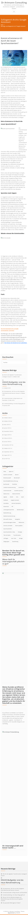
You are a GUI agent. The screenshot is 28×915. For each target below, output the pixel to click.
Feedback (5, 500)
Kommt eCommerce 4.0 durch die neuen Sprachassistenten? (11, 41)
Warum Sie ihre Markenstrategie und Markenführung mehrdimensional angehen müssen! (12, 899)
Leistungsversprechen (8, 509)
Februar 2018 (7, 438)
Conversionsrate (7, 490)
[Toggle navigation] (14, 11)
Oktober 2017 (7, 448)
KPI (12, 506)
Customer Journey (18, 490)
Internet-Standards (16, 503)
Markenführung (7, 513)
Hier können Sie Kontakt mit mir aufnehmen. (15, 342)
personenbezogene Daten (9, 522)
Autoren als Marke (7, 474)
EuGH (22, 497)
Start (2, 24)
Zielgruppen (6, 541)
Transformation (17, 535)
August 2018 (7, 434)
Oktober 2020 (7, 417)
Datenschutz (6, 493)
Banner (17, 474)
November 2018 (8, 431)
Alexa (4, 471)
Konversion (6, 506)
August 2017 (7, 455)
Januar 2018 (7, 441)
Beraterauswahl (7, 478)
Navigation (17, 519)
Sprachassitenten (7, 528)
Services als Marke (7, 525)
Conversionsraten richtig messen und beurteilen (15, 892)
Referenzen (21, 522)
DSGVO (11, 497)
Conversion (21, 487)
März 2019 (6, 424)
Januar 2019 (7, 428)
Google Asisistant (15, 500)
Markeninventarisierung (9, 516)
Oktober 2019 (7, 421)
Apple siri (11, 471)
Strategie (20, 532)
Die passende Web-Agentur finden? (11, 903)
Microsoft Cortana (7, 519)
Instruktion (6, 503)
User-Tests (13, 538)
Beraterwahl (17, 478)
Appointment (11, 913)
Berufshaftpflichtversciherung (10, 481)
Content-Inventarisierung (9, 487)
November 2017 (8, 445)
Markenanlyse (20, 509)
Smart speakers (19, 525)
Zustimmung (15, 541)
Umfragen (5, 538)
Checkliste (14, 484)
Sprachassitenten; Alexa (9, 532)
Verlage (21, 538)
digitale (5, 497)
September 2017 (8, 451)
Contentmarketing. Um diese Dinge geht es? (14, 403)
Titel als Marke (6, 535)
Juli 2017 (6, 458)
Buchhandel (6, 484)
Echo (17, 497)
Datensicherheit (16, 493)
